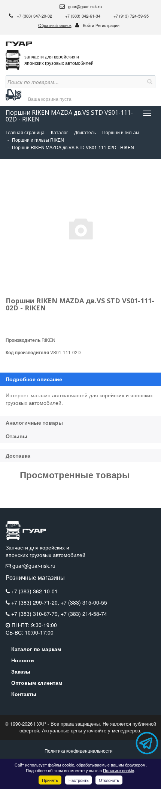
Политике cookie (118, 770)
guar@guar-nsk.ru (84, 6)
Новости (22, 660)
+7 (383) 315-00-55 (84, 602)
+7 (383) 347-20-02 (35, 16)
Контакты (23, 694)
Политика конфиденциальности (79, 750)
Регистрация (107, 25)
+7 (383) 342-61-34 (83, 16)
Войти (88, 25)
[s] (149, 81)
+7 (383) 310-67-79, (36, 613)
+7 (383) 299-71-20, (36, 602)
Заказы (20, 671)
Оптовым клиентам (36, 682)
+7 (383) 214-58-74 (84, 613)
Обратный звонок (55, 25)
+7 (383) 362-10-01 (34, 591)
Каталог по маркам (36, 649)
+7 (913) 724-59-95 (131, 16)
